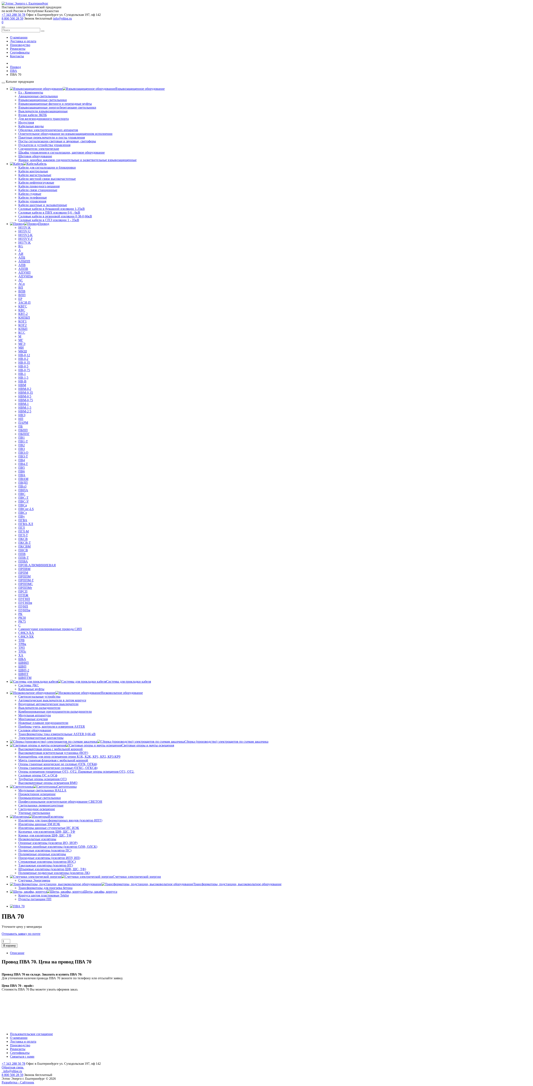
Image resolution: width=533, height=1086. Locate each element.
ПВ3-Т (23, 456)
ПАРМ (23, 422)
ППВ (22, 554)
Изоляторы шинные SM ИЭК (39, 824)
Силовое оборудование (34, 730)
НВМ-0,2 (24, 389)
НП (20, 419)
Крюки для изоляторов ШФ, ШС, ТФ (44, 835)
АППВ (23, 269)
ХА (20, 655)
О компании (18, 37)
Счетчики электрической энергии (137, 876)
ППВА (23, 561)
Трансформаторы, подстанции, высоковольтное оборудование (237, 884)
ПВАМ (23, 479)
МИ (21, 347)
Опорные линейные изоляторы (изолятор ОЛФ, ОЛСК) (57, 846)
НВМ (22, 385)
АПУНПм (25, 276)
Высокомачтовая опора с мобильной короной (50, 749)
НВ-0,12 (24, 355)
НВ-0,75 (24, 370)
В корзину (9, 945)
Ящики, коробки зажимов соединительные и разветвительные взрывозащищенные (77, 160)
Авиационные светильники (38, 96)
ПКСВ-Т (24, 542)
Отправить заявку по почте (21, 934)
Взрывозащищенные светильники (42, 100)
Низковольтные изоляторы (37, 839)
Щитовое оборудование (35, 156)
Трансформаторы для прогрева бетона (45, 888)
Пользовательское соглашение (31, 1034)
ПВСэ (22, 512)
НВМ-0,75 (25, 400)
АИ (20, 254)
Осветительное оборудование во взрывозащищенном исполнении (65, 133)
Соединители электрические (38, 148)
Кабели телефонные (32, 197)
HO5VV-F (25, 239)
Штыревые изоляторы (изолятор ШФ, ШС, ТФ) (52, 869)
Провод (43, 224)
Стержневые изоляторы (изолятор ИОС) (47, 861)
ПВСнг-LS (26, 509)
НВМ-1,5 (24, 407)
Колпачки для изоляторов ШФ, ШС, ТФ (46, 831)
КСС (21, 332)
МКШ (22, 351)
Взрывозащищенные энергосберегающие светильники (57, 107)
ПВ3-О (23, 452)
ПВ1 (21, 437)
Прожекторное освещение (37, 794)
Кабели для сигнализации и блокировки (47, 167)
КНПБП (24, 317)
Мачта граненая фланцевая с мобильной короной (53, 760)
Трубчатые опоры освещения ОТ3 (42, 779)
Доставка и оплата (23, 41)
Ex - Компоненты (30, 92)
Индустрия (26, 122)
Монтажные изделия (33, 719)
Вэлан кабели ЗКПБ (32, 115)
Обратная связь (13, 1067)
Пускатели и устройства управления (44, 145)
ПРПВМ (24, 569)
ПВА (21, 475)
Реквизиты (17, 48)
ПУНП (23, 606)
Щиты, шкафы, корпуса (100, 891)
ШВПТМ (24, 678)
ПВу (21, 516)
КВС (21, 310)
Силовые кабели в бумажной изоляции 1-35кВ (51, 209)
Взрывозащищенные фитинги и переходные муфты (55, 103)
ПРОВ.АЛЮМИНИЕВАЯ (37, 565)
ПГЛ (21, 527)
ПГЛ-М (23, 531)
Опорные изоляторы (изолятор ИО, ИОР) (47, 843)
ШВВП (23, 663)
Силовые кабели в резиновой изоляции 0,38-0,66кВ (55, 216)
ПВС (21, 494)
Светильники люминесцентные (41, 805)
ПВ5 (21, 467)
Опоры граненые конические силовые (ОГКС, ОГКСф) (57, 768)
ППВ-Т (23, 557)
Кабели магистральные (34, 175)
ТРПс (22, 651)
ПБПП (23, 430)
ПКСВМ (24, 546)
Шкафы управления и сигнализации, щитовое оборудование (61, 152)
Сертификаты (20, 52)
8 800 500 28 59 (12, 18)
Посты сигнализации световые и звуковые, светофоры (57, 141)
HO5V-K (24, 227)
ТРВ (21, 640)
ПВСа (22, 505)
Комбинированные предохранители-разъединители (55, 711)
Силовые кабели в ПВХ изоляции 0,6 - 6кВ (49, 212)
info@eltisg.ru (62, 18)
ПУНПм (24, 610)
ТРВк (22, 644)
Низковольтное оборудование (122, 693)
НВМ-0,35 (25, 392)
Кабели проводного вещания (39, 186)
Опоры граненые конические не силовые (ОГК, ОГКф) (57, 764)
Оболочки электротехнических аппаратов (48, 130)
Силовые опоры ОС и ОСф (37, 775)
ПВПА (23, 490)
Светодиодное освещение (36, 809)
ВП (20, 287)
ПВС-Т (23, 497)
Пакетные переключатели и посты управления (51, 137)
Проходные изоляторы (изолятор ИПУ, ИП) (49, 858)
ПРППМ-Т (26, 580)
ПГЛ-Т (23, 535)
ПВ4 (21, 460)
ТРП (21, 648)
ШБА (22, 659)
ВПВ (21, 291)
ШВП (22, 666)
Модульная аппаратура (34, 715)
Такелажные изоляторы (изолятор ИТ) (45, 865)
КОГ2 (22, 325)
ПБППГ (24, 434)
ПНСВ (23, 550)
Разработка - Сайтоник (18, 1082)
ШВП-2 (23, 670)
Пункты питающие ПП (34, 899)
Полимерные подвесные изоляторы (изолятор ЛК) (54, 873)
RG (20, 246)
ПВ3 (21, 449)
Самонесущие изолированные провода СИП (50, 629)
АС (20, 280)
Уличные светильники (34, 813)
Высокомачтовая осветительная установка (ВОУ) (53, 753)
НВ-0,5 (23, 366)
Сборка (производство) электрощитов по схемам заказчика (226, 741)
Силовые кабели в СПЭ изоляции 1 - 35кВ (48, 220)
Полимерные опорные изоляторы (42, 854)
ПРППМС (25, 584)
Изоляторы (56, 816)
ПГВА (22, 520)
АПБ (21, 257)
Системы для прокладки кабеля (128, 681)
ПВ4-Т (23, 464)
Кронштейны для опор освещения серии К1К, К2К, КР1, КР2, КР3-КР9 (69, 756)
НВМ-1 (23, 404)
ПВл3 (22, 486)
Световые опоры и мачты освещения (148, 745)
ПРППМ (24, 576)
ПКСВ (23, 539)
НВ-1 (22, 374)
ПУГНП (24, 599)
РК (20, 614)
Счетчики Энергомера (34, 880)
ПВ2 (21, 445)
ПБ (20, 426)
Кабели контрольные (33, 171)
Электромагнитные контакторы (41, 738)
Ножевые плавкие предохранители (43, 723)
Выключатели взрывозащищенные (43, 111)
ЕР (20, 299)
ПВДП (23, 482)
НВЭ (21, 415)
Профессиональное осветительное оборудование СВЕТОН (60, 801)
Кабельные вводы (31, 126)
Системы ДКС (28, 685)
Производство (20, 45)
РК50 (22, 617)
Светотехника (67, 786)
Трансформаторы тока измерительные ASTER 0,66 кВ (57, 734)
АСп (21, 284)
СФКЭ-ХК (26, 636)
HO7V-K (24, 242)
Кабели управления (32, 201)
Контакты (17, 56)
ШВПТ (23, 674)
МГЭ (21, 344)
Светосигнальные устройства (39, 696)
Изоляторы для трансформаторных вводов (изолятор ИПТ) (60, 820)
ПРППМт (25, 587)
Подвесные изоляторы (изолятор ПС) (44, 850)
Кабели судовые (29, 194)
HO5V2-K (25, 235)
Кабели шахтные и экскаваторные (42, 205)
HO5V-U (24, 231)
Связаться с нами (22, 1056)
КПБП (22, 329)
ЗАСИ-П (24, 302)
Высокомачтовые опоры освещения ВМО (47, 783)
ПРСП (22, 591)
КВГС (22, 306)
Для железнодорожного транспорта (43, 118)
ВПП (22, 295)
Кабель (42, 164)
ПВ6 (21, 471)
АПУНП (24, 272)
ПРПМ (23, 572)
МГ (20, 340)
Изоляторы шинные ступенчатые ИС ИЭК (48, 828)
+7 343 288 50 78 (13, 14)
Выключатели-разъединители (39, 708)
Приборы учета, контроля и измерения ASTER (51, 726)
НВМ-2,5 (24, 411)
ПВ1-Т (23, 441)
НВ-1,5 (23, 377)
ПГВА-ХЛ (25, 524)
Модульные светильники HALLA (42, 790)
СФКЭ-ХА (26, 633)
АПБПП (24, 261)
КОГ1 (22, 321)
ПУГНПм (25, 602)
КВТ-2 (23, 314)
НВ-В (22, 381)
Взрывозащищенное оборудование (140, 88)
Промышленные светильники (39, 798)
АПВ (22, 265)
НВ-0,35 (24, 362)
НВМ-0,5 (24, 396)
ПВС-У (23, 501)
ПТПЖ (23, 595)
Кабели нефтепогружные (36, 182)
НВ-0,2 (23, 359)
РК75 (22, 621)
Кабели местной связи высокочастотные (47, 179)
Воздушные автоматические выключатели (48, 704)
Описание (17, 953)
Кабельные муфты (31, 689)
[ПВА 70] (17, 906)
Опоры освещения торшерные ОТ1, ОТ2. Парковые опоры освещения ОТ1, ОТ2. (76, 771)
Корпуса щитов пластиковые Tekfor (43, 895)
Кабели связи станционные (37, 190)
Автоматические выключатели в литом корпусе (52, 700)
